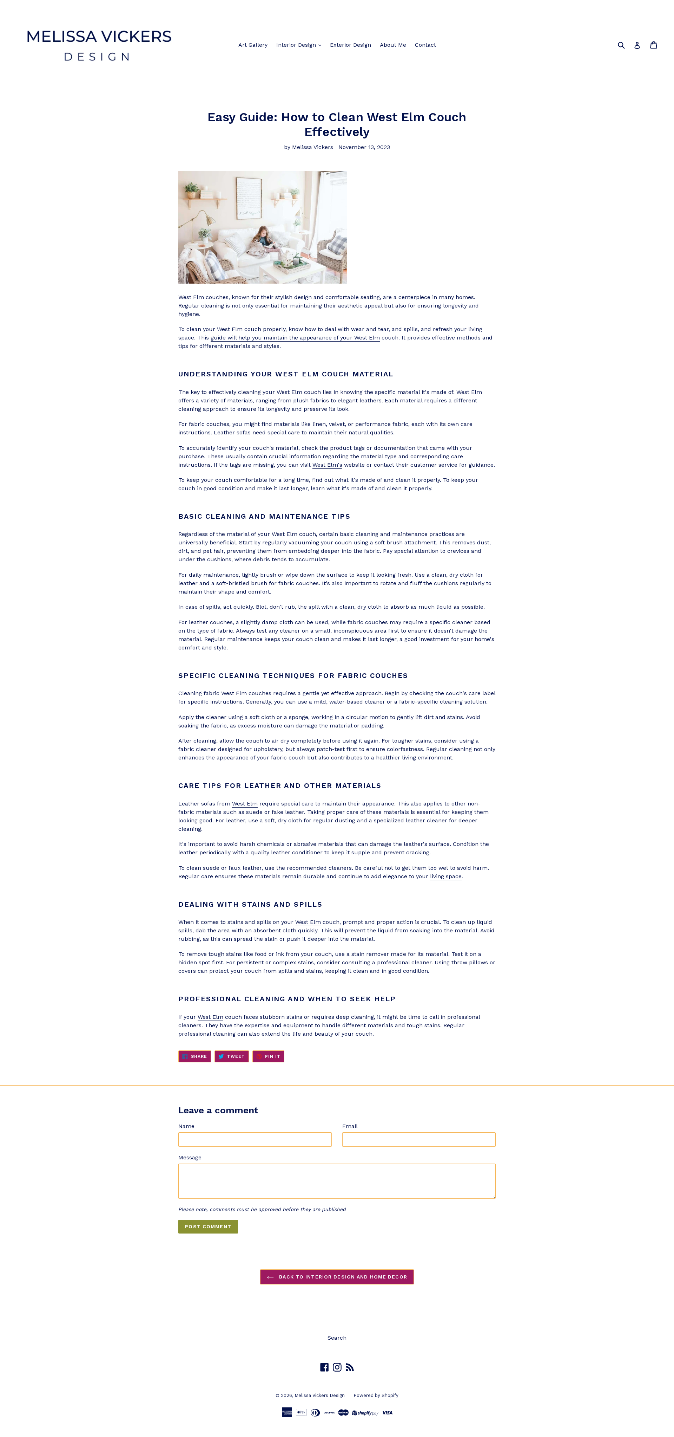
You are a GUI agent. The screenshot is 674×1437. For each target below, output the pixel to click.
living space (446, 876)
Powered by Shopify (375, 1395)
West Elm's (327, 464)
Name (186, 1126)
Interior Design (297, 44)
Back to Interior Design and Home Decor (342, 1277)
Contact (425, 44)
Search (337, 1337)
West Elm (289, 392)
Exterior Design (350, 44)
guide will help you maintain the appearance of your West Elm (295, 337)
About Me (393, 44)
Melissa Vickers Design (320, 1395)
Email (350, 1126)
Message (189, 1157)
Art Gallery (252, 44)
